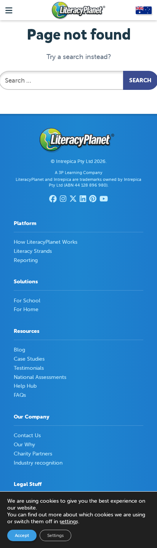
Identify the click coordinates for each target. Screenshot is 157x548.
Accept (22, 535)
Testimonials (29, 367)
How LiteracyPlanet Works (45, 241)
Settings (55, 535)
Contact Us (27, 435)
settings (68, 521)
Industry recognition (38, 462)
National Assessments (40, 377)
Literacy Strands (33, 251)
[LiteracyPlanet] (78, 10)
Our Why (24, 444)
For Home (26, 309)
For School (27, 300)
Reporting (26, 260)
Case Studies (29, 358)
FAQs (20, 394)
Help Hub (25, 385)
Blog (19, 349)
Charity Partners (33, 453)
